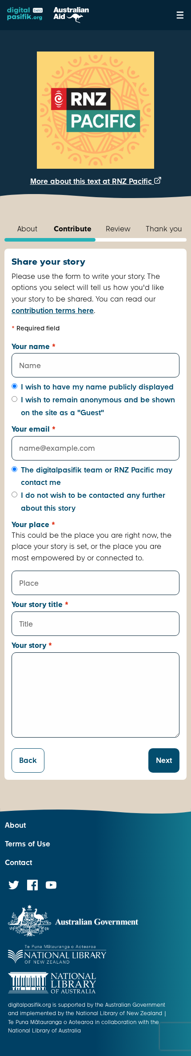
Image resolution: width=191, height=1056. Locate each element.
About (15, 825)
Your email (34, 429)
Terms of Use (27, 844)
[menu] (180, 15)
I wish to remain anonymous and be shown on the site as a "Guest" (98, 406)
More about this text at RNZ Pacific (92, 181)
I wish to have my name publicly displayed (97, 387)
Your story (32, 645)
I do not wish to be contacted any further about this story (93, 502)
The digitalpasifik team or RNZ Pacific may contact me (96, 476)
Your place (33, 524)
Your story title (40, 604)
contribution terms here (53, 310)
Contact (18, 862)
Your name (34, 346)
